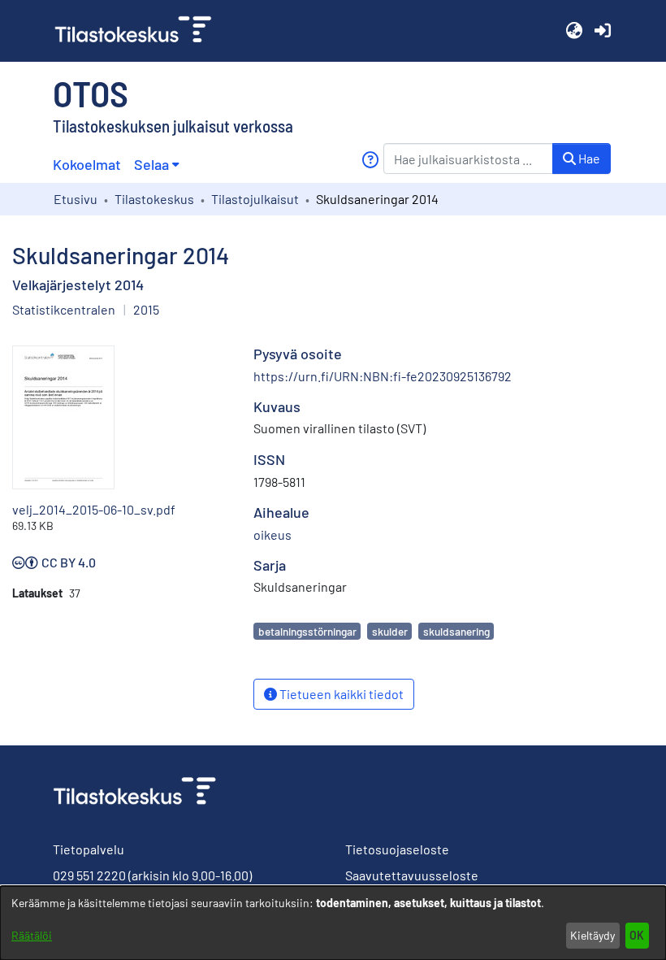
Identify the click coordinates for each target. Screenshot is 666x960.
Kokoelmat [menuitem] (87, 164)
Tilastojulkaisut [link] (255, 198)
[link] (140, 31)
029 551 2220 (89, 875)
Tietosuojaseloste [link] (397, 849)
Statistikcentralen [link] (63, 309)
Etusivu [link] (75, 198)
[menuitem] (156, 164)
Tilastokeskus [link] (154, 198)
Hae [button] (588, 158)
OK (636, 935)
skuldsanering (456, 631)
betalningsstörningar (307, 631)
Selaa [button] (151, 164)
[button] (574, 30)
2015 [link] (146, 309)
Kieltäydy (592, 935)
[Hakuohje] (370, 160)
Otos (90, 93)
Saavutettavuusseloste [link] (411, 875)
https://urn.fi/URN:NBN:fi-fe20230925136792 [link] (382, 376)
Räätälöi (31, 935)
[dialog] (333, 923)
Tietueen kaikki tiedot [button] (340, 694)
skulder (390, 631)
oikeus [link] (272, 534)
